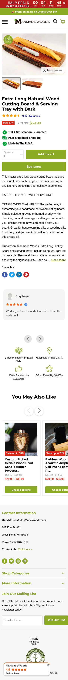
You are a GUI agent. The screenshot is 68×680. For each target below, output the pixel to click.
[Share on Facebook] (5, 274)
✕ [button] (48, 664)
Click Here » (25, 549)
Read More (58, 259)
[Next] (39, 411)
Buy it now (34, 166)
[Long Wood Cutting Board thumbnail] (11, 84)
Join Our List (56, 620)
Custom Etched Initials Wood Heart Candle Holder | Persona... (19, 465)
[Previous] (28, 411)
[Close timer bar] (64, 3)
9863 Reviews (31, 116)
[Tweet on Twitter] (12, 274)
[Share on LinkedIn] (19, 274)
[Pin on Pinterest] (26, 274)
